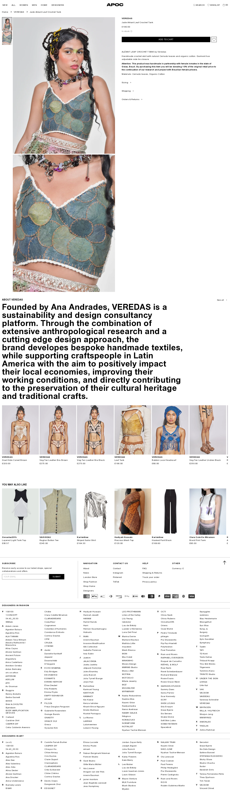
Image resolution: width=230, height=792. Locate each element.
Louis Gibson (129, 774)
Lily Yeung (127, 618)
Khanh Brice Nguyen (94, 706)
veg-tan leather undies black (205, 460)
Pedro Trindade (169, 633)
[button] (5, 5)
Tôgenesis (205, 667)
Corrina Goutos (52, 636)
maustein (127, 647)
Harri (85, 625)
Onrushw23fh (167, 622)
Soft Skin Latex (168, 720)
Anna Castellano (14, 662)
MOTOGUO (127, 678)
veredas (127, 18)
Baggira (10, 690)
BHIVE (9, 701)
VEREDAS (19, 12)
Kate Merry (127, 760)
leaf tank (119, 460)
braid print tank (197, 540)
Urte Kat (204, 685)
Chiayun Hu (50, 749)
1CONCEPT (12, 615)
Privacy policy (149, 582)
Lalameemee (90, 724)
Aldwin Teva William (16, 640)
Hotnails (87, 632)
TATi (202, 650)
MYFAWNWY (128, 691)
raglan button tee (49, 540)
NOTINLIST (127, 726)
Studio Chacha (207, 763)
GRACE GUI (50, 721)
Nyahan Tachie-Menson (134, 730)
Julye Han (88, 682)
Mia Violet (127, 657)
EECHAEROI (50, 675)
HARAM (87, 618)
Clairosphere (51, 763)
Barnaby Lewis (13, 785)
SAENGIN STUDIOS (170, 686)
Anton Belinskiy (13, 669)
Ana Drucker (12, 777)
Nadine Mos (128, 699)
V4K (202, 689)
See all (220, 300)
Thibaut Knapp (207, 660)
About (86, 568)
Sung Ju (204, 629)
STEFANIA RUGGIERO (211, 756)
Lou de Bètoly (129, 625)
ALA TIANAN (12, 636)
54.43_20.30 (12, 618)
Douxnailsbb (50, 660)
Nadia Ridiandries (131, 695)
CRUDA (48, 642)
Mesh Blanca (129, 650)
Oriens (164, 625)
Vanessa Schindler (209, 700)
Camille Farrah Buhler (55, 742)
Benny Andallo (13, 694)
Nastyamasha (129, 706)
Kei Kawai (88, 700)
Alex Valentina (13, 763)
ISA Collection (90, 647)
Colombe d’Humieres (55, 629)
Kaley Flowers (129, 757)
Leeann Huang (90, 728)
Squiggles (205, 611)
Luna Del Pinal (129, 632)
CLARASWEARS (52, 618)
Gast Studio (89, 761)
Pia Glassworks (168, 640)
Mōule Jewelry (129, 681)
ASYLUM (10, 679)
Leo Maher (127, 764)
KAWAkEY (88, 696)
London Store (90, 577)
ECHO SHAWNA (52, 668)
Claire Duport (51, 759)
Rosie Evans (167, 678)
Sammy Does (167, 689)
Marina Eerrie (129, 636)
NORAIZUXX (128, 720)
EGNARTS (49, 678)
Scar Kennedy (168, 696)
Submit (57, 577)
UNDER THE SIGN (209, 678)
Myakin (125, 789)
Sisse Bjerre (167, 710)
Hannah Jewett (90, 615)
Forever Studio (90, 757)
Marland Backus (130, 640)
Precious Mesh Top (124, 540)
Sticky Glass (206, 759)
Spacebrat (166, 727)
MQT (124, 685)
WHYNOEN (205, 707)
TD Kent (204, 653)
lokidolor (126, 622)
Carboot (10, 717)
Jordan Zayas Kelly (132, 742)
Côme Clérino (51, 773)
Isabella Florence (92, 650)
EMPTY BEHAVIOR (53, 695)
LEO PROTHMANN (131, 611)
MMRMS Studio (129, 667)
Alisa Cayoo (12, 648)
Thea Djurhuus (207, 777)
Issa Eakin (88, 653)
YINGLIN (204, 726)
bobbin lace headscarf (164, 460)
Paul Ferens (167, 764)
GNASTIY (49, 717)
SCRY (164, 700)
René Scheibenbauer (171, 671)
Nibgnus (126, 716)
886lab (9, 622)
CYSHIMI (48, 646)
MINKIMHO (127, 660)
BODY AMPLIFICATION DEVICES (17, 711)
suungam (204, 636)
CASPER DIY (12, 724)
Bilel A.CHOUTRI (14, 704)
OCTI (163, 611)
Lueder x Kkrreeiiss (132, 629)
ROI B (164, 782)
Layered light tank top (14, 540)
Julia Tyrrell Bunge (93, 678)
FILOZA (48, 703)
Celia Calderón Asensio (18, 727)
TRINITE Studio (207, 674)
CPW (46, 639)
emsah (47, 699)
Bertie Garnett (13, 697)
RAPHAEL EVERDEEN (172, 658)
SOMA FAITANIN (169, 724)
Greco (47, 724)
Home (5, 12)
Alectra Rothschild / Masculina (16, 643)
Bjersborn (11, 707)
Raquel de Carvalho (171, 661)
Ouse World (167, 629)
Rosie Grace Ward (170, 682)
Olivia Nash (167, 615)
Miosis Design (129, 664)
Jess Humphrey (91, 786)
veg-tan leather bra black (91, 460)
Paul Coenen (167, 761)
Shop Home (89, 586)
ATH (8, 683)
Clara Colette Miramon (56, 615)
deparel (48, 657)
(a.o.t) (8, 742)
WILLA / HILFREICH (210, 710)
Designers (88, 591)
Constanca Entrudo (54, 632)
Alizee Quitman (13, 652)
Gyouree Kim (51, 728)
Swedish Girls (207, 770)
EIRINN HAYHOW (53, 682)
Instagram (118, 573)
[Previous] (4, 430)
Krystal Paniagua (92, 713)
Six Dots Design (208, 749)
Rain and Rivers (169, 654)
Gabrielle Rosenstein (55, 710)
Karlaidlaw (88, 686)
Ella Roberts (50, 689)
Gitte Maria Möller (92, 764)
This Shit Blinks (207, 664)
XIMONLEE (205, 722)
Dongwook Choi (52, 784)
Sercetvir (204, 742)
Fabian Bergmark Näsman (96, 753)
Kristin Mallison (91, 710)
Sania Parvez (167, 693)
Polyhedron (166, 647)
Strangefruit (205, 622)
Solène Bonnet (207, 752)
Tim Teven (205, 781)
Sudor (203, 766)
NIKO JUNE (166, 749)
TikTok (116, 582)
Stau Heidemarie (208, 618)
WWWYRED (205, 717)
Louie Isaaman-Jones (133, 771)
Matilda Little (128, 643)
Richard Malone (169, 675)
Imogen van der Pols (93, 772)
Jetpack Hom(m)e (92, 668)
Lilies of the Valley (131, 615)
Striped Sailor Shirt (86, 540)
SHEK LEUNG (168, 703)
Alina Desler (12, 770)
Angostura (11, 659)
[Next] (36, 430)
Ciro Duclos (50, 756)
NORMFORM (128, 723)
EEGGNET (49, 788)
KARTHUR (88, 693)
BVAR (9, 788)
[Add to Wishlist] (214, 39)
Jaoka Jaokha (90, 664)
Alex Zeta (10, 767)
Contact (117, 568)
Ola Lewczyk (167, 757)
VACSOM (204, 693)
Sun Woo (204, 625)
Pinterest (117, 577)
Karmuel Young (91, 689)
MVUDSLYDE (128, 688)
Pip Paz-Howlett (169, 643)
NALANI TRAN (168, 742)
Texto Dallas (206, 657)
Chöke (47, 611)
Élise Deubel (50, 685)
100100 (9, 611)
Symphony (205, 642)
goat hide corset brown (14, 460)
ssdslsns (204, 615)
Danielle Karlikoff (53, 653)
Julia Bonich (89, 675)
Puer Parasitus (168, 650)
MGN (124, 653)
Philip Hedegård (169, 768)
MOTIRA (126, 674)
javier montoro (90, 779)
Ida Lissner (89, 768)
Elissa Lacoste (90, 742)
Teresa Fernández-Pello (212, 774)
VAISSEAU (205, 696)
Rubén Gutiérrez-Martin (173, 785)
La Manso (88, 717)
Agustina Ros (12, 633)
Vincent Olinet (207, 788)
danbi (47, 650)
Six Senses (166, 713)
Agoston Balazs (14, 629)
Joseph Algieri (129, 746)
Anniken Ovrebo (14, 665)
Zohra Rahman (207, 730)
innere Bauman (91, 640)
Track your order (150, 577)
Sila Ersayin (167, 706)
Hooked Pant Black (161, 540)
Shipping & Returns (152, 573)
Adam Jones (12, 626)
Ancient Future (13, 655)
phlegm (165, 636)
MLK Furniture (129, 782)
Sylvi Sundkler (207, 639)
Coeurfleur (49, 622)
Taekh (203, 647)
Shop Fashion (90, 582)
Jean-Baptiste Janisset (94, 783)
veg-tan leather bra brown (54, 460)
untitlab (203, 682)
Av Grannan (12, 686)
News (86, 573)
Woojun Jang (206, 714)
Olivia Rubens (168, 618)
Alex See (10, 760)
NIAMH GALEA (129, 713)
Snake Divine (167, 717)
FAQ (144, 568)
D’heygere (49, 664)
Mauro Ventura (129, 778)
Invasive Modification (94, 643)
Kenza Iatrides (90, 703)
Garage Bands (52, 714)
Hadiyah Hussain (92, 611)
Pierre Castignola (169, 774)
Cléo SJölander (52, 770)
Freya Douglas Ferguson (57, 706)
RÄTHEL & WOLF (169, 664)
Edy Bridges (50, 671)
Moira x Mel (128, 671)
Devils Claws (50, 781)
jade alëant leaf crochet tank (45, 12)
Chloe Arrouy (51, 752)
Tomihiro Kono (207, 671)
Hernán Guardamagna (95, 629)
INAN (86, 636)
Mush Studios (129, 785)
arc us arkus (12, 672)
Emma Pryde (51, 692)
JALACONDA (89, 661)
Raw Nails (166, 668)
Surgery (204, 632)
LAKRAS (87, 721)
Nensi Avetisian (130, 709)
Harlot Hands (90, 622)
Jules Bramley (90, 671)
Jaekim (87, 658)
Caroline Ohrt (12, 720)
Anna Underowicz (15, 781)
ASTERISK (11, 676)
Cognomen (50, 625)
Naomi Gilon (128, 702)
